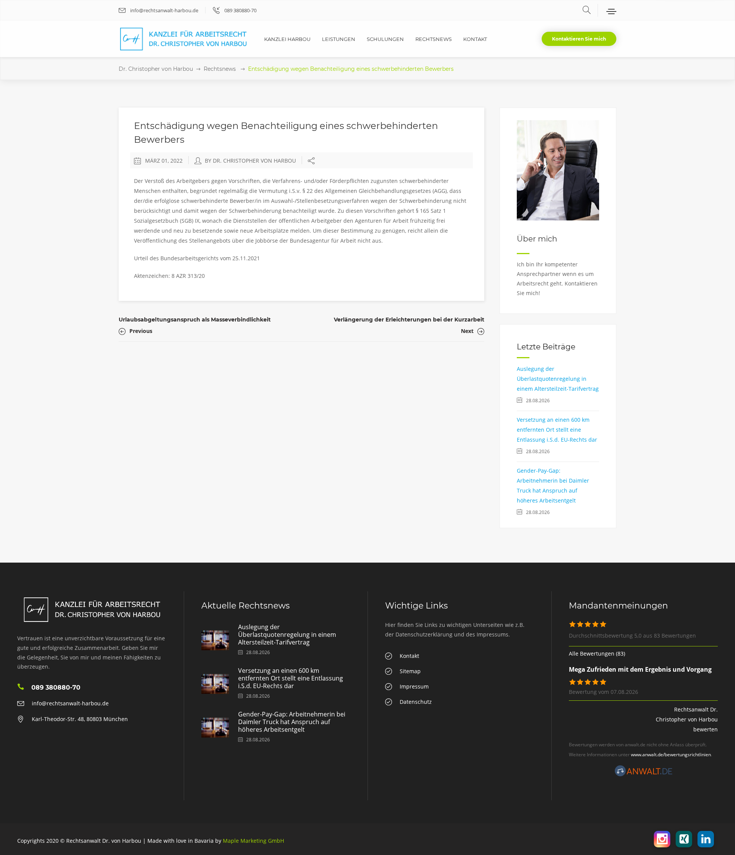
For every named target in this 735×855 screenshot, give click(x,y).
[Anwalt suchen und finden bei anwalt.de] (643, 774)
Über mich (537, 238)
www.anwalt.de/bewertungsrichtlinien (671, 754)
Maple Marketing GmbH (253, 840)
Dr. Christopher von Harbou (156, 68)
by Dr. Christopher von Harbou (250, 160)
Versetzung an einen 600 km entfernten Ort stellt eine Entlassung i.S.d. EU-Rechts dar (557, 429)
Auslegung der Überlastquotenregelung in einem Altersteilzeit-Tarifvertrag (558, 378)
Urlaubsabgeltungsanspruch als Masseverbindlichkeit (195, 319)
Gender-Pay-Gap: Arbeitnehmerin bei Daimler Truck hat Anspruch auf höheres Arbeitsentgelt (291, 721)
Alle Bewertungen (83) (597, 653)
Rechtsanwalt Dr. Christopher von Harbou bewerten (687, 719)
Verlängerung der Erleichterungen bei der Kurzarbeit (409, 319)
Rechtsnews (220, 68)
